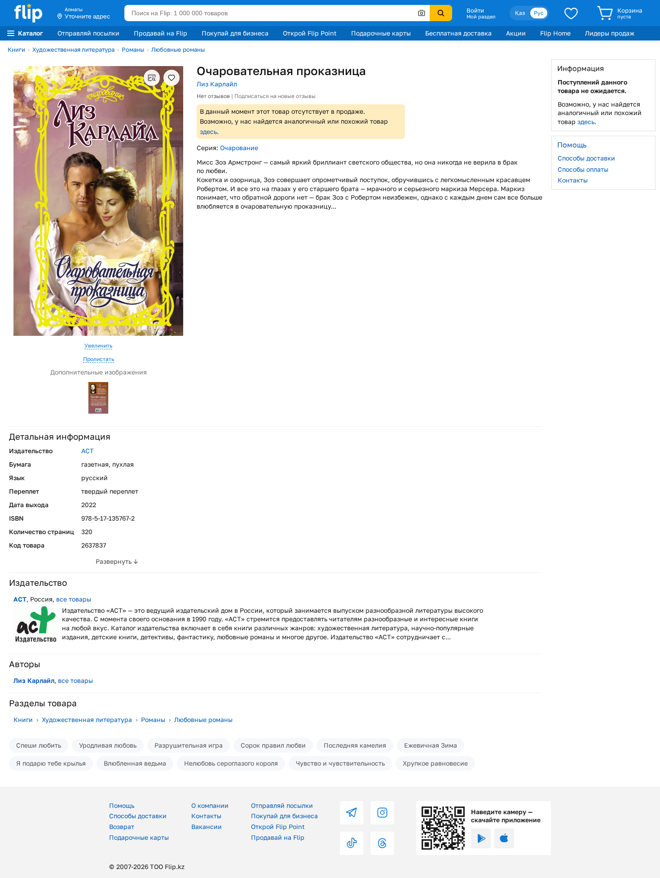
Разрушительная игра (188, 745)
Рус (539, 12)
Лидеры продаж (609, 33)
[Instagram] (382, 813)
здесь (208, 131)
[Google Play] (481, 838)
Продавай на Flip (160, 33)
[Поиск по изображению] (421, 13)
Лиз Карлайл (217, 84)
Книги (16, 49)
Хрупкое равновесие (435, 763)
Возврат (121, 826)
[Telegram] (351, 813)
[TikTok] (351, 843)
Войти (475, 10)
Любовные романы (178, 49)
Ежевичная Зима (430, 745)
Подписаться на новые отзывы (275, 96)
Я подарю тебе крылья (51, 763)
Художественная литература (73, 49)
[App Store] (504, 838)
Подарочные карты (381, 33)
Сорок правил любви (273, 745)
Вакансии (206, 826)
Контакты (573, 180)
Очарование (239, 148)
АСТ (87, 451)
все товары (73, 599)
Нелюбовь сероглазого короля (231, 763)
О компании (210, 805)
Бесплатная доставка (458, 33)
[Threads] (382, 843)
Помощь (121, 805)
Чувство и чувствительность (340, 763)
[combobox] (277, 13)
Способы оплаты (583, 169)
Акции (516, 33)
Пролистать (98, 359)
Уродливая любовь (107, 745)
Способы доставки (586, 158)
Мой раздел (480, 16)
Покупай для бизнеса (235, 33)
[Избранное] (571, 13)
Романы (133, 49)
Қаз (520, 12)
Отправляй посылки (88, 33)
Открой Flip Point (310, 33)
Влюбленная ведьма (135, 763)
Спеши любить (38, 745)
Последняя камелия (355, 745)
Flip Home (555, 33)
